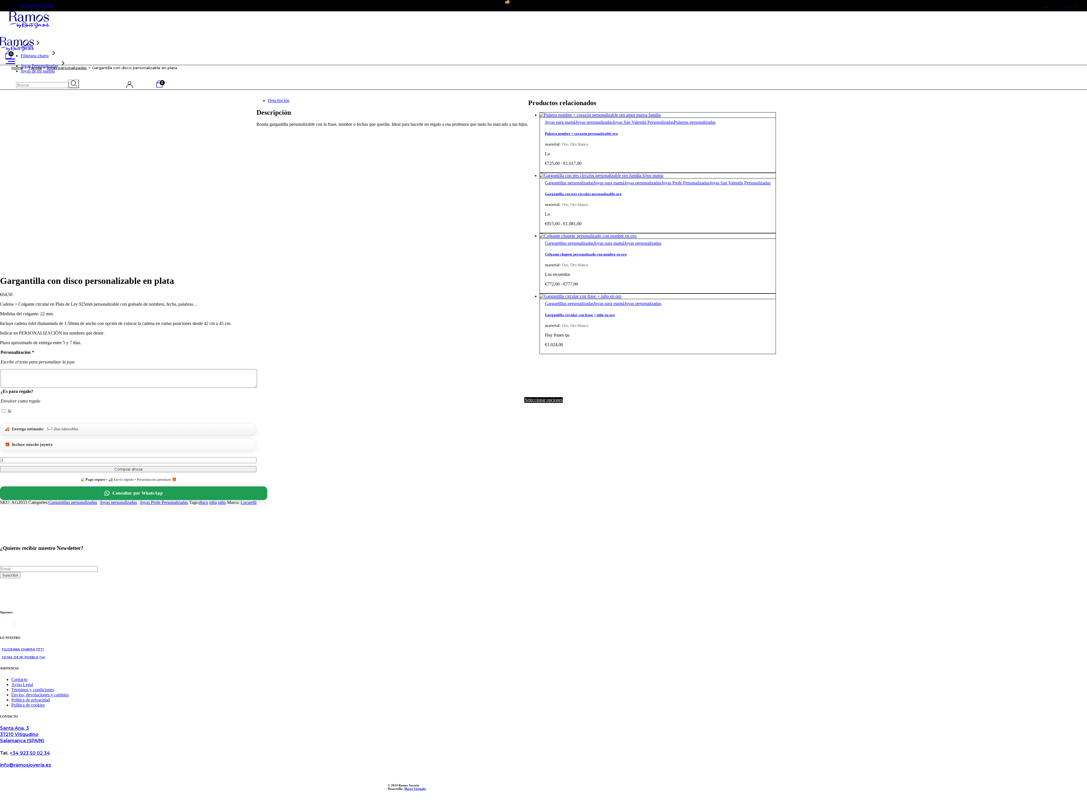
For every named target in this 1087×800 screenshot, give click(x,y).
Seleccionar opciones (543, 399)
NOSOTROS (991, 5)
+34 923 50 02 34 (36, 5)
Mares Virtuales (415, 788)
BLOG (1016, 5)
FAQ (1033, 5)
